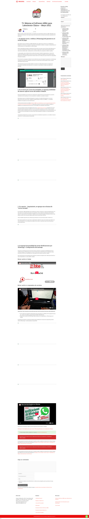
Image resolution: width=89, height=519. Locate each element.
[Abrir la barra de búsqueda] (71, 1)
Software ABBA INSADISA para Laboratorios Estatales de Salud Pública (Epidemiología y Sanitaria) (66, 41)
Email (62, 21)
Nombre (63, 17)
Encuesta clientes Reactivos (41, 510)
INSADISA (21, 1)
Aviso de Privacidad (39, 503)
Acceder (66, 1)
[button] (86, 516)
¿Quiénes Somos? (39, 498)
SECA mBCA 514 (64, 79)
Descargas (38, 505)
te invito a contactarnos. (42, 432)
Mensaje (63, 56)
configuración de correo (41, 107)
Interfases (29, 1)
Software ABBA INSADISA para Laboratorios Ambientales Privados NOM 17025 (66, 34)
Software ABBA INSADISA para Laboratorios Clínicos (65, 30)
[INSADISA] (17, 1)
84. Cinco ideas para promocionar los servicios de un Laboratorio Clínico (66, 99)
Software (48, 1)
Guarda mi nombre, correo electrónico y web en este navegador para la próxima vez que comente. (36, 482)
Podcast (34, 1)
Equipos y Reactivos (40, 500)
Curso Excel (57, 505)
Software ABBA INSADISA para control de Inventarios (65, 53)
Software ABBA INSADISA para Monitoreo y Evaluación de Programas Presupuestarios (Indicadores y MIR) (66, 48)
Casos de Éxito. (42, 1)
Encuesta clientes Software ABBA (42, 507)
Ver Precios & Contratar (57, 1)
